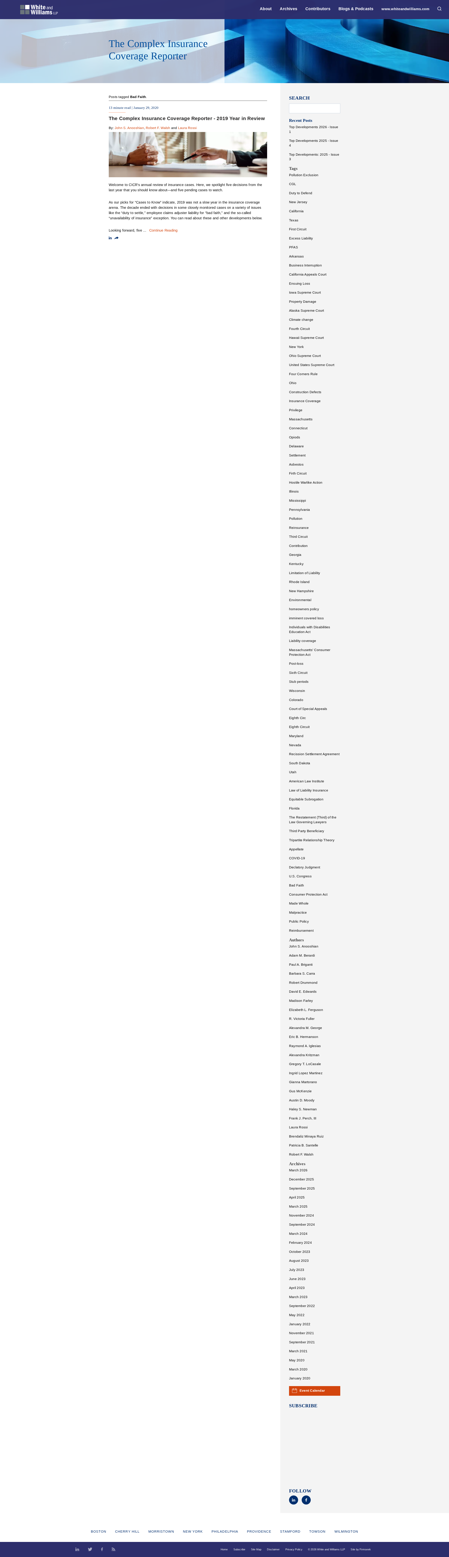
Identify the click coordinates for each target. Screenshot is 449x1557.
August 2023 (299, 1260)
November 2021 (301, 1333)
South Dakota (299, 763)
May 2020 (296, 1360)
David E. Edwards (303, 991)
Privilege (295, 410)
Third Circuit (298, 537)
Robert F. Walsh (158, 128)
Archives (288, 8)
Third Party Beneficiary (306, 831)
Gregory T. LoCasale (305, 1064)
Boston (98, 1531)
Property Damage (302, 301)
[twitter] (90, 1549)
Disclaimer (273, 1549)
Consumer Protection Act (308, 894)
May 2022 (296, 1315)
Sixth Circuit (298, 673)
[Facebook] (306, 1503)
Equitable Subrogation (306, 799)
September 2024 (302, 1224)
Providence (259, 1531)
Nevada (295, 745)
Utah (292, 772)
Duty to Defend (300, 193)
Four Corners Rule (303, 374)
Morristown (161, 1531)
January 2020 (299, 1378)
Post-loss (296, 663)
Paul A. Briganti (301, 964)
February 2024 (300, 1242)
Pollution (295, 518)
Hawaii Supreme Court (306, 338)
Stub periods (299, 681)
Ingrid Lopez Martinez (306, 1073)
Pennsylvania (299, 510)
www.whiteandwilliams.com (405, 9)
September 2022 (302, 1306)
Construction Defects (305, 392)
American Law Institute (306, 781)
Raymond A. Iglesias (305, 1046)
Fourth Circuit (299, 329)
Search (299, 98)
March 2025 (298, 1206)
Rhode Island (299, 582)
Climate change (301, 319)
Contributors (317, 8)
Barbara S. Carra (302, 973)
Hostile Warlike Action (305, 482)
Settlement (297, 455)
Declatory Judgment (304, 867)
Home (224, 1549)
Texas (293, 220)
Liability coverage (302, 641)
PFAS (293, 247)
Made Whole (299, 903)
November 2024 (301, 1215)
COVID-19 (297, 858)
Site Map (256, 1549)
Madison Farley (301, 1001)
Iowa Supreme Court (305, 292)
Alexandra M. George (305, 1028)
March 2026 (298, 1170)
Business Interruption (305, 265)
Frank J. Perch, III (302, 1118)
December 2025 (301, 1179)
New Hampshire (301, 591)
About (266, 8)
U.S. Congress (300, 876)
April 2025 (297, 1197)
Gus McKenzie (300, 1091)
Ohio (292, 383)
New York (296, 347)
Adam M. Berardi (302, 955)
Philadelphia (225, 1531)
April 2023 (297, 1288)
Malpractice (298, 912)
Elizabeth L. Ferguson (306, 1010)
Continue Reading (163, 230)
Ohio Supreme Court (305, 356)
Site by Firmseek (361, 1549)
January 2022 (299, 1324)
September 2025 (302, 1188)
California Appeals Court (307, 274)
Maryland (296, 736)
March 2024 (298, 1234)
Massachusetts (301, 419)
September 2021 (302, 1342)
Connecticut (298, 428)
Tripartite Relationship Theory (311, 840)
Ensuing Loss (299, 283)
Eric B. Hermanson (303, 1037)
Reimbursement (301, 930)
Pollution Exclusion (303, 175)
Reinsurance (299, 528)
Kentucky (296, 564)
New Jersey (298, 202)
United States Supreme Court (311, 365)
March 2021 (298, 1351)
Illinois (294, 491)
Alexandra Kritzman (304, 1055)
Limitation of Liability (304, 573)
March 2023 (298, 1297)
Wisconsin (297, 691)
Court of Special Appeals (308, 709)
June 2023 (297, 1279)
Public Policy (299, 921)
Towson (317, 1531)
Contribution (298, 546)
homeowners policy (304, 609)
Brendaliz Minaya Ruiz (306, 1136)
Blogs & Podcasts (356, 8)
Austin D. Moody (301, 1100)
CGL (292, 184)
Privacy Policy (293, 1549)
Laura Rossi (187, 128)
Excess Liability (301, 238)
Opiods (294, 437)
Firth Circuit (298, 473)
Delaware (296, 446)
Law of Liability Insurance (308, 790)
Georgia (295, 555)
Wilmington (346, 1531)
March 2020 (298, 1369)
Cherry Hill (127, 1531)
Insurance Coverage (305, 401)
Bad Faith (296, 885)
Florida (294, 808)
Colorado (296, 700)
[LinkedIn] (293, 1503)
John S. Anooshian (129, 128)
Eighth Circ (297, 718)
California (296, 211)
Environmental (300, 600)
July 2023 (296, 1270)
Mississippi (297, 500)
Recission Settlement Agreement (314, 754)
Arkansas (296, 256)
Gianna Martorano (303, 1082)
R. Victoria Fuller (301, 1019)
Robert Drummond (303, 982)
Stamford (290, 1531)
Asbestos (296, 464)
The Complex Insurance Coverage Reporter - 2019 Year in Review (187, 118)
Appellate (296, 849)
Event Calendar (312, 1390)
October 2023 (299, 1252)
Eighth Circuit (299, 727)
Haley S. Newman (303, 1109)
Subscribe (239, 1549)
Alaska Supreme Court (306, 310)
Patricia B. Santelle (303, 1145)
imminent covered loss (306, 618)
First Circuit (297, 229)
